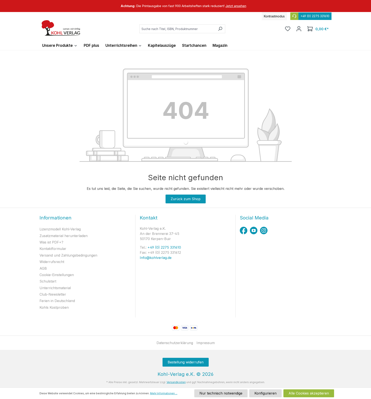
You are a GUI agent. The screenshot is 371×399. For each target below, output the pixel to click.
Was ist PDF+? (51, 242)
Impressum (205, 343)
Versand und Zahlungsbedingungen (68, 255)
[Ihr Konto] (298, 28)
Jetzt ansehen (235, 6)
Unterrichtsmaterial (55, 288)
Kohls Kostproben (54, 307)
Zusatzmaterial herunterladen (64, 236)
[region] (185, 6)
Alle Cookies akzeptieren (309, 393)
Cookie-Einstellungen (57, 275)
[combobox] (177, 28)
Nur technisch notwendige (220, 393)
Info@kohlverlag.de (156, 257)
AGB (43, 268)
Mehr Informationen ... (163, 393)
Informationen (55, 218)
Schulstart (48, 281)
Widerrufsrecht (52, 262)
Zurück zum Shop (186, 199)
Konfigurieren (265, 393)
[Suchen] (220, 28)
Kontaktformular (53, 248)
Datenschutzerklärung (175, 343)
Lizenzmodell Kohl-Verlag (60, 229)
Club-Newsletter (53, 294)
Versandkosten (176, 382)
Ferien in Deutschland (57, 301)
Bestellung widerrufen (186, 362)
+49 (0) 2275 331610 (163, 247)
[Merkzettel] (287, 28)
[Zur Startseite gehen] (61, 28)
